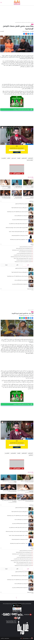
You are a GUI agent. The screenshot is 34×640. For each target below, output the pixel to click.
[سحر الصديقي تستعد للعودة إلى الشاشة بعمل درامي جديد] (17, 193)
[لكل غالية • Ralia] (17, 2)
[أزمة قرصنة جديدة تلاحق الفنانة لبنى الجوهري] (28, 182)
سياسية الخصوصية (6, 638)
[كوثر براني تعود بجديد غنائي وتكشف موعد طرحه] (28, 193)
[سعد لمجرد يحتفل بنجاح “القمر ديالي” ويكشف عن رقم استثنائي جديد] (5, 193)
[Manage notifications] (32, 638)
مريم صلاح (31, 31)
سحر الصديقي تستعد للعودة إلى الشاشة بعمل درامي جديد (17, 197)
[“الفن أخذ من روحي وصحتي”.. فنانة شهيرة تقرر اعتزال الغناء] (30, 236)
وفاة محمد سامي (29, 160)
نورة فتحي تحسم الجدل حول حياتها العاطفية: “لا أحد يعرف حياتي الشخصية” (5, 186)
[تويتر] (30, 34)
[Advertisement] (16, 12)
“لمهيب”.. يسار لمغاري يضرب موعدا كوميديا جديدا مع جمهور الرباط (19, 239)
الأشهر (17, 265)
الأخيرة (28, 265)
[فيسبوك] (32, 34)
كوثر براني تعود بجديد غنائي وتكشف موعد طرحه (28, 197)
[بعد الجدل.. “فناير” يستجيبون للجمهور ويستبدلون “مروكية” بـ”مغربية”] (30, 232)
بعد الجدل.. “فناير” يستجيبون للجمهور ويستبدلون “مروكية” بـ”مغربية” (18, 231)
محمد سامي (13, 158)
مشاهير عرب (3, 158)
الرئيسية (32, 22)
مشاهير (29, 22)
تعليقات (6, 265)
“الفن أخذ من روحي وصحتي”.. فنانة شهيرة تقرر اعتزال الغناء (20, 235)
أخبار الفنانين (30, 158)
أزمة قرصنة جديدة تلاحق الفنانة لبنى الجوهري (28, 186)
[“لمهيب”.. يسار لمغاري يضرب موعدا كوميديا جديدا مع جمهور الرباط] (30, 240)
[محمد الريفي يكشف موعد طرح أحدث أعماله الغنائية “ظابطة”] (17, 182)
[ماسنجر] (24, 34)
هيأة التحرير (2, 638)
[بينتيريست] (26, 34)
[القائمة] (1, 3)
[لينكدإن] (28, 34)
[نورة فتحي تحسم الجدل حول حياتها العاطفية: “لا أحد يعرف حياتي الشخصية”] (5, 182)
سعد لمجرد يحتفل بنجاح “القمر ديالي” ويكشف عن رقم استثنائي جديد (5, 197)
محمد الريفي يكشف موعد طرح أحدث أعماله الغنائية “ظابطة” (17, 186)
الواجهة (18, 158)
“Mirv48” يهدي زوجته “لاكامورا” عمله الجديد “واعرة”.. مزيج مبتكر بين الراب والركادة (17, 227)
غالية (21, 638)
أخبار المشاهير (24, 158)
